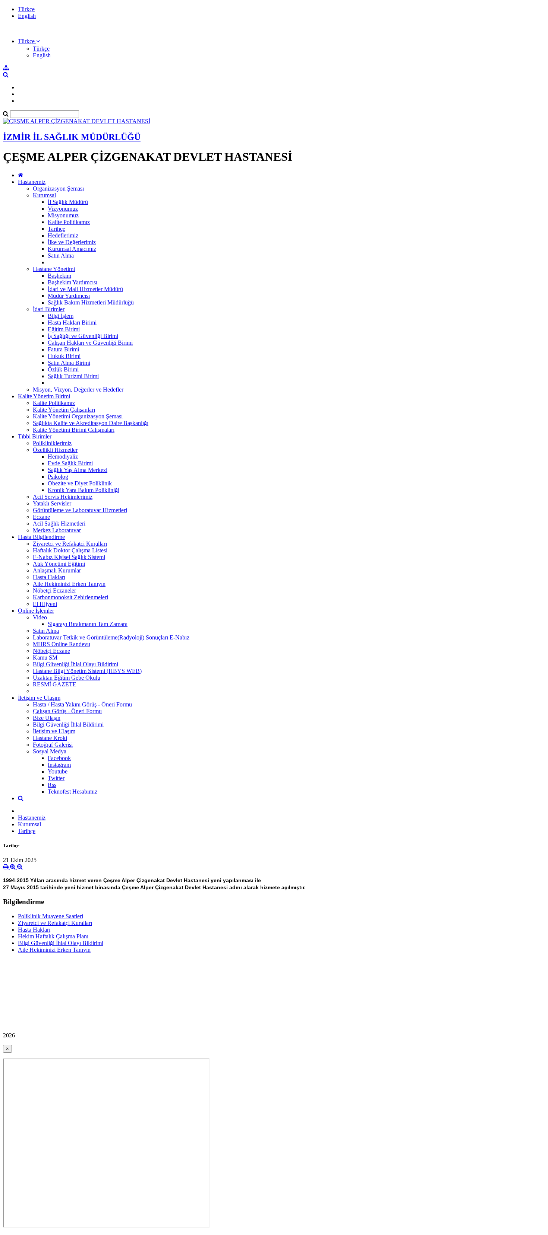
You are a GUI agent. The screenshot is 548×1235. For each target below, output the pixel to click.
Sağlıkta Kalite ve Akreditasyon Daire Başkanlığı (90, 423)
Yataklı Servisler (52, 503)
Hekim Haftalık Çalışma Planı (53, 936)
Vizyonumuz (63, 208)
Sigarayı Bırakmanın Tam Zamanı (87, 624)
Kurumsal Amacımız (72, 249)
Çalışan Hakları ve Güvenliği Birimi (90, 342)
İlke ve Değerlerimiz (72, 242)
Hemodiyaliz (63, 456)
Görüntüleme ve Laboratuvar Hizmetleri (80, 510)
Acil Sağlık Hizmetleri (59, 523)
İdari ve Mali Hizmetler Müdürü (85, 289)
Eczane (41, 517)
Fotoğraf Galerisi (53, 744)
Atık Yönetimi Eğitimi (59, 564)
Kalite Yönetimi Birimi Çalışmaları (73, 430)
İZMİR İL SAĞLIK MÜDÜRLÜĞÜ (72, 137)
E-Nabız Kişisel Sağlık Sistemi (69, 557)
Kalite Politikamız (69, 222)
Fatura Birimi (63, 349)
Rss (52, 785)
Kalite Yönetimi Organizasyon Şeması (78, 416)
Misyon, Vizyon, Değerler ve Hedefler (78, 389)
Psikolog (58, 476)
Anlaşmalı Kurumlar (57, 570)
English (27, 16)
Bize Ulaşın (46, 718)
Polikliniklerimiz (52, 443)
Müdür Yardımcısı (69, 296)
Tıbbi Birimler (34, 436)
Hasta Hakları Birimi (72, 322)
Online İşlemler (36, 610)
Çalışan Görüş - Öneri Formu (67, 711)
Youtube (57, 771)
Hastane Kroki (50, 738)
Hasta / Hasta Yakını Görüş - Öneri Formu (82, 704)
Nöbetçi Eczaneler (54, 590)
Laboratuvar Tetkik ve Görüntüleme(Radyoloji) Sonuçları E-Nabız (111, 637)
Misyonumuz (63, 215)
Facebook (59, 758)
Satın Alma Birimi (69, 363)
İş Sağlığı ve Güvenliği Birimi (83, 336)
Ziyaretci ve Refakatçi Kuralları (70, 543)
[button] (29, 41)
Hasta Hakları (49, 577)
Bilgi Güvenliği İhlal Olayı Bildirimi (75, 664)
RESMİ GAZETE (54, 684)
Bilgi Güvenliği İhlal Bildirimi (68, 724)
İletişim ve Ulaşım (39, 698)
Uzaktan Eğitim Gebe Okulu (66, 677)
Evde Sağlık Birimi (70, 463)
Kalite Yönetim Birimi (44, 396)
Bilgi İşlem (60, 316)
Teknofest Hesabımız (72, 791)
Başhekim (59, 275)
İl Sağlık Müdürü (68, 202)
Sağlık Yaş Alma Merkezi (77, 470)
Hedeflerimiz (63, 235)
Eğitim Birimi (64, 329)
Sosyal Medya (49, 751)
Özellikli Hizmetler (55, 450)
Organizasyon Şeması (58, 188)
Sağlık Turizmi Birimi (73, 376)
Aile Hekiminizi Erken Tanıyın (69, 584)
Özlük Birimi (63, 369)
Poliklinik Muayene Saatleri (50, 916)
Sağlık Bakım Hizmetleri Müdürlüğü (91, 302)
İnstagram (59, 765)
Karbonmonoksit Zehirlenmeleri (70, 597)
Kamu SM (45, 657)
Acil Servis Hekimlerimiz (62, 497)
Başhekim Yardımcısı (72, 282)
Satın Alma (61, 255)
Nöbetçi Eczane (51, 651)
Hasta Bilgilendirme (41, 537)
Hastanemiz (31, 182)
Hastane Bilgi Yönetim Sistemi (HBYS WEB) (87, 671)
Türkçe (26, 9)
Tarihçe (56, 229)
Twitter (56, 778)
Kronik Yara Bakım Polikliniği (83, 490)
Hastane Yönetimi (54, 269)
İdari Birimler (48, 309)
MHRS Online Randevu (61, 644)
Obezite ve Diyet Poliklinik (80, 483)
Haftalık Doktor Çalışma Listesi (70, 550)
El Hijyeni (45, 604)
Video (40, 617)
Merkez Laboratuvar (57, 530)
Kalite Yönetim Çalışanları (64, 409)
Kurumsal (44, 195)
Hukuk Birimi (64, 356)
